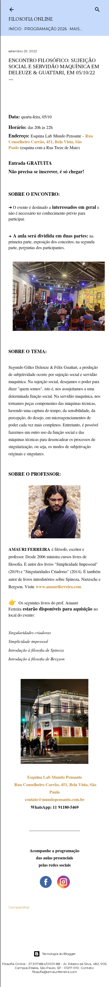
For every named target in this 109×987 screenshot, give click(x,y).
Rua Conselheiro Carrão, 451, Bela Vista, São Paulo (50, 141)
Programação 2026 (45, 29)
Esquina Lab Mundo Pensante (54, 777)
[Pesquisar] (97, 8)
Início (14, 29)
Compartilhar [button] (19, 907)
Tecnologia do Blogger (59, 954)
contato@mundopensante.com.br (54, 799)
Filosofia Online (30, 19)
